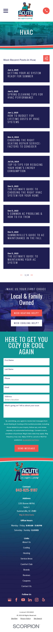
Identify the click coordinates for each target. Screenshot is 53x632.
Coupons (27, 580)
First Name (9, 360)
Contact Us (26, 586)
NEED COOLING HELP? (26, 323)
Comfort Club (27, 564)
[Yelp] (43, 600)
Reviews (26, 575)
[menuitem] (14, 618)
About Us (26, 542)
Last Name (9, 369)
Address (8, 396)
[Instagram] (37, 600)
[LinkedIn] (30, 600)
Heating (26, 553)
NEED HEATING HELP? (26, 313)
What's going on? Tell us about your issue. (22, 405)
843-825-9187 (26, 490)
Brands (26, 569)
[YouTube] (23, 600)
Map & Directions (26, 514)
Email (7, 387)
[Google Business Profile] (9, 600)
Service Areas (27, 558)
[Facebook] (16, 600)
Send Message (26, 448)
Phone (7, 378)
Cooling (26, 547)
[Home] (25, 10)
